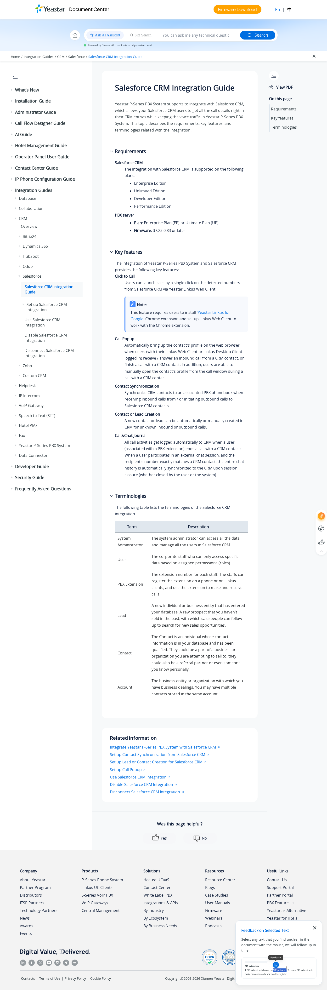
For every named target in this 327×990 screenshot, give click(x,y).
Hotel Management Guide (41, 145)
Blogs (210, 887)
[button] (12, 90)
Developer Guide (32, 466)
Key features (282, 118)
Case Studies (216, 895)
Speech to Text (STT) (37, 415)
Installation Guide (33, 101)
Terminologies (284, 127)
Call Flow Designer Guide (40, 123)
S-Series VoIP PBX (97, 895)
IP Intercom (29, 395)
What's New (27, 90)
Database (27, 198)
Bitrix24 (29, 236)
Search (261, 35)
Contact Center (157, 887)
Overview (29, 226)
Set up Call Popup (126, 769)
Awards (26, 925)
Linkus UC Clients (97, 887)
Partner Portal (280, 895)
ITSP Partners (32, 902)
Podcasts (213, 925)
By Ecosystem (155, 918)
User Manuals (217, 902)
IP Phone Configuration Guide (45, 179)
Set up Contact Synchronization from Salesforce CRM (157, 754)
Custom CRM (34, 375)
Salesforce (76, 56)
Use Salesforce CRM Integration (42, 322)
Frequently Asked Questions (43, 489)
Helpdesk (27, 385)
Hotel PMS (28, 425)
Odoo (28, 266)
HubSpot (31, 256)
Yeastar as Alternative (286, 910)
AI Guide (23, 134)
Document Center (89, 9)
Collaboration (31, 208)
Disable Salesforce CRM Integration (141, 784)
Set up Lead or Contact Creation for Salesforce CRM (156, 762)
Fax (22, 435)
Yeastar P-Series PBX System (44, 445)
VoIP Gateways (95, 902)
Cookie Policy (100, 978)
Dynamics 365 (35, 246)
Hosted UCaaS (156, 879)
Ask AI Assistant (312, 512)
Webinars (213, 918)
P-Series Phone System (102, 879)
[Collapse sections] (314, 56)
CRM (61, 56)
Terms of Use (49, 978)
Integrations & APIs (160, 902)
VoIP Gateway (31, 405)
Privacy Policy (75, 978)
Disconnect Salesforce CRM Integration (145, 792)
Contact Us (277, 879)
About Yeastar (32, 879)
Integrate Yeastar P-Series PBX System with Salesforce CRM (163, 747)
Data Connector (33, 455)
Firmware (213, 910)
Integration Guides (39, 56)
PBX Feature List (281, 902)
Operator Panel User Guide (42, 157)
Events (26, 933)
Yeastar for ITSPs (282, 918)
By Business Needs (160, 925)
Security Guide (29, 477)
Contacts (28, 978)
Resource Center (220, 879)
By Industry (153, 910)
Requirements (284, 109)
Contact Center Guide (36, 168)
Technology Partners (38, 910)
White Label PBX (157, 895)
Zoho (27, 365)
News (25, 918)
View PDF (284, 87)
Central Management (101, 910)
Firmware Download (237, 9)
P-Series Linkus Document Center (312, 525)
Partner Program (35, 887)
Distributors (31, 895)
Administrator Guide (35, 112)
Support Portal (312, 538)
